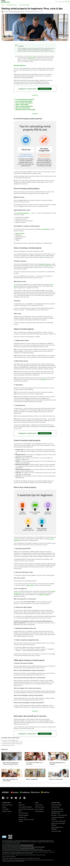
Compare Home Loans (12, 5)
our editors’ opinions (31, 57)
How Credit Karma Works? (25, 807)
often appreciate (25, 213)
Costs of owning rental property (24, 106)
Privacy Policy (38, 805)
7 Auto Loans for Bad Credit (58, 821)
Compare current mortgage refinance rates (12, 742)
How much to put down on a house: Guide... (10, 780)
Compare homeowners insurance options (12, 743)
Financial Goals (55, 807)
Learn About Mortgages (24, 5)
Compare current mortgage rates (10, 740)
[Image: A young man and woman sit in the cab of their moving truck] (58, 756)
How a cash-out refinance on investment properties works (10, 763)
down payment (30, 585)
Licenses (22, 844)
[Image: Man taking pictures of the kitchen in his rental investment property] (11, 756)
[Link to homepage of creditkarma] (25, 792)
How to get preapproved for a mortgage (57, 763)
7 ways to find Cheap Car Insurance (57, 818)
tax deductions (45, 229)
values (19, 213)
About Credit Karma (7, 805)
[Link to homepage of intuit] (5, 792)
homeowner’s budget (43, 594)
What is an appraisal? (32, 779)
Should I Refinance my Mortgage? (57, 828)
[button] (68, 1)
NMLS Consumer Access (29, 844)
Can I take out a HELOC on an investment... (34, 763)
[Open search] (66, 1)
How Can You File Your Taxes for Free (26, 820)
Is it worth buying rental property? (24, 99)
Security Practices (23, 813)
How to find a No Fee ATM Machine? (58, 824)
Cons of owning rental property (23, 103)
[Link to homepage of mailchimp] (45, 792)
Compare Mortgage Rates (45, 88)
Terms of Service (39, 809)
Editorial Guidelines (24, 815)
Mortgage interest (19, 233)
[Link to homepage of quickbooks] (35, 792)
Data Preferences (39, 811)
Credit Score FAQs (56, 831)
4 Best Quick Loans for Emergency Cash (57, 812)
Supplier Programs (7, 811)
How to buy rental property (22, 108)
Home (2, 5)
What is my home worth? (56, 779)
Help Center (22, 805)
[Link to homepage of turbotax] (15, 792)
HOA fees (43, 379)
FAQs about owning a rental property (25, 109)
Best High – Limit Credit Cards (59, 815)
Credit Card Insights (56, 805)
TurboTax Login (22, 817)
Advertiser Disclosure (20, 65)
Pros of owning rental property (23, 101)
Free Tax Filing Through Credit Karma (26, 810)
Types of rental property (22, 104)
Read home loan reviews (8, 745)
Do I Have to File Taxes (57, 809)
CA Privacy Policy (39, 807)
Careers (4, 807)
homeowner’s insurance (45, 264)
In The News (5, 809)
